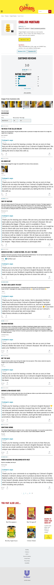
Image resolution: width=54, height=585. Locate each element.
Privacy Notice (27, 560)
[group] (4, 104)
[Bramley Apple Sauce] (11, 532)
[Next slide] (51, 103)
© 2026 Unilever (27, 580)
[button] (23, 108)
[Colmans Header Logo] (27, 9)
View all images (5, 110)
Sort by (2, 117)
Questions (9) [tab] (32, 51)
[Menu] (1, 11)
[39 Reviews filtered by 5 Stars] (27, 76)
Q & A (27, 554)
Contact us (27, 552)
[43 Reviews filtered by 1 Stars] (27, 85)
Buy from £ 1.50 (24, 39)
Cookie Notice (27, 558)
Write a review (27, 88)
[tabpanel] (27, 274)
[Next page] (32, 493)
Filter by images (22, 117)
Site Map (27, 549)
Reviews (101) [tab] (22, 51)
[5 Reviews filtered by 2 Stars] (27, 83)
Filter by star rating (16, 117)
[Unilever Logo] (27, 578)
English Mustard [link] (21, 16)
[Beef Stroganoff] (31, 513)
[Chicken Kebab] (31, 532)
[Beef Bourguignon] (11, 513)
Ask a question (27, 92)
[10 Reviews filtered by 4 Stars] (27, 78)
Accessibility (27, 563)
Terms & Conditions (27, 556)
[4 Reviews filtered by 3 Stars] (27, 81)
